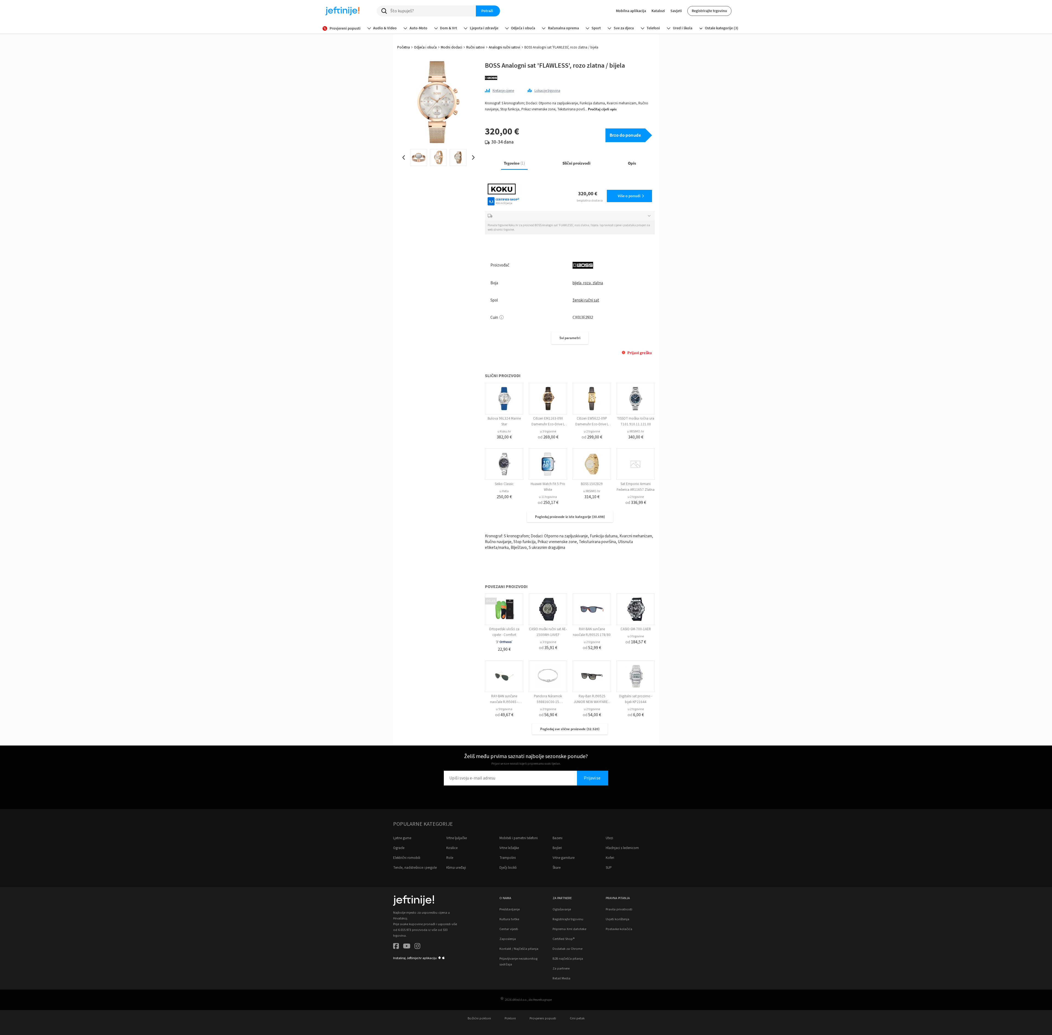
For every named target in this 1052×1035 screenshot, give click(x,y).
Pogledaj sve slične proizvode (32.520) (569, 729)
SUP (609, 867)
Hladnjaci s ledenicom (622, 847)
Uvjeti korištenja (617, 919)
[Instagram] (417, 947)
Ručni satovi (475, 47)
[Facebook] (396, 947)
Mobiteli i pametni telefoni (518, 838)
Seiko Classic (504, 483)
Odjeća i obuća (425, 47)
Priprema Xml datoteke (569, 929)
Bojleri (557, 847)
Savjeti (676, 10)
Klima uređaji (456, 867)
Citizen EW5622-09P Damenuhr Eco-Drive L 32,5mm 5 (591, 424)
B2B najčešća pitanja (568, 958)
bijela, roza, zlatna (588, 283)
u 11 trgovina (548, 497)
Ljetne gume (402, 838)
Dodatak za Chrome (567, 948)
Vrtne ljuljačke (456, 838)
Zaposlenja (507, 938)
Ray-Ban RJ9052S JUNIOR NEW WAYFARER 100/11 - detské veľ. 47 (592, 702)
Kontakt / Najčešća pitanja (518, 948)
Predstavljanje (509, 909)
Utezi (609, 838)
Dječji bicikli (508, 867)
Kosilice (452, 847)
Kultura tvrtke (509, 919)
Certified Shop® (563, 938)
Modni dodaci (451, 47)
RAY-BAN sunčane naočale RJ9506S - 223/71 (504, 702)
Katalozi (658, 10)
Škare (557, 867)
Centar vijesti (508, 929)
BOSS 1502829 (592, 483)
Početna (403, 47)
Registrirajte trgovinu (709, 10)
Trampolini (507, 857)
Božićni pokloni (479, 1018)
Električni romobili (406, 857)
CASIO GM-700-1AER (636, 629)
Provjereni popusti (543, 1018)
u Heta (504, 491)
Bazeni (557, 838)
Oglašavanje (562, 909)
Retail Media (561, 978)
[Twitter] (406, 947)
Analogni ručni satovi (504, 47)
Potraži (487, 10)
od (548, 437)
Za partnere (561, 968)
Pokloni (510, 1018)
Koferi (610, 857)
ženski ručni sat (586, 300)
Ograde (398, 847)
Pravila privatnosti (619, 909)
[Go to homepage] (342, 11)
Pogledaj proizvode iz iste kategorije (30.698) (570, 516)
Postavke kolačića (619, 929)
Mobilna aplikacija (631, 10)
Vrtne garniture (563, 857)
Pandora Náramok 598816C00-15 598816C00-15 (548, 702)
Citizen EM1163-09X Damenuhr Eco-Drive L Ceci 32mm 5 (548, 424)
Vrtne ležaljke (509, 847)
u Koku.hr (504, 431)
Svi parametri (569, 338)
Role (449, 857)
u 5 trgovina (504, 709)
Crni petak (577, 1018)
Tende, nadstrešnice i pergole (415, 867)
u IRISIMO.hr (635, 431)
